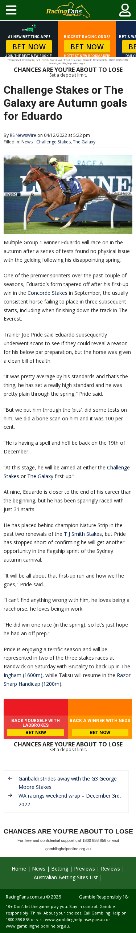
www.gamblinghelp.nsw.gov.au (75, 919)
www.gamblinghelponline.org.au (37, 926)
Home (19, 868)
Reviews (110, 868)
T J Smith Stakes (83, 533)
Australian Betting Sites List (66, 877)
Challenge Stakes (53, 142)
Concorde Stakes (47, 292)
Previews (84, 868)
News (27, 142)
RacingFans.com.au (25, 897)
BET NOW (29, 47)
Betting (59, 868)
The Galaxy (84, 142)
